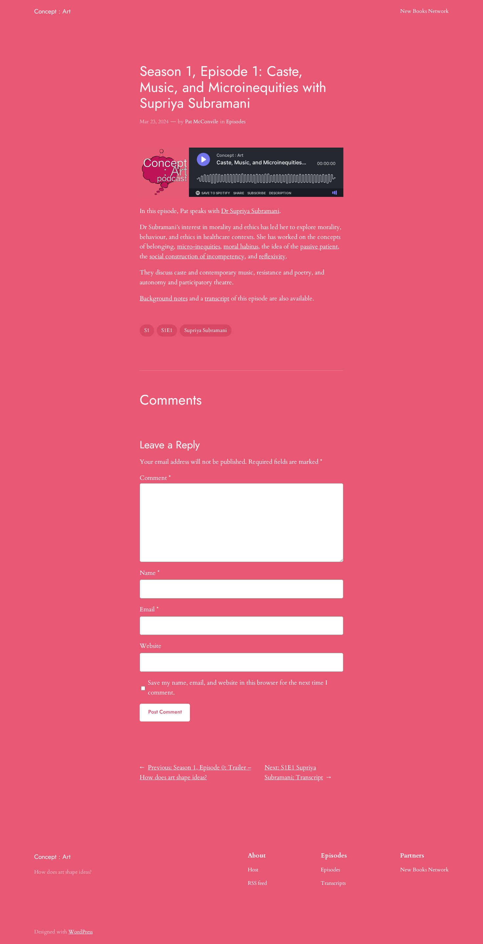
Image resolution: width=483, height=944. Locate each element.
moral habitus (240, 246)
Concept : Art (52, 11)
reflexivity (272, 256)
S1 (147, 330)
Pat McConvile (201, 121)
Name (150, 573)
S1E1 (166, 330)
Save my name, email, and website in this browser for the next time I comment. (237, 687)
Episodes (235, 121)
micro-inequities (198, 246)
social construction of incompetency (197, 256)
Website (150, 646)
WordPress (80, 931)
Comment (155, 478)
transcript (217, 298)
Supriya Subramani (205, 330)
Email (149, 609)
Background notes (164, 298)
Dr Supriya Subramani (250, 211)
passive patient (319, 246)
